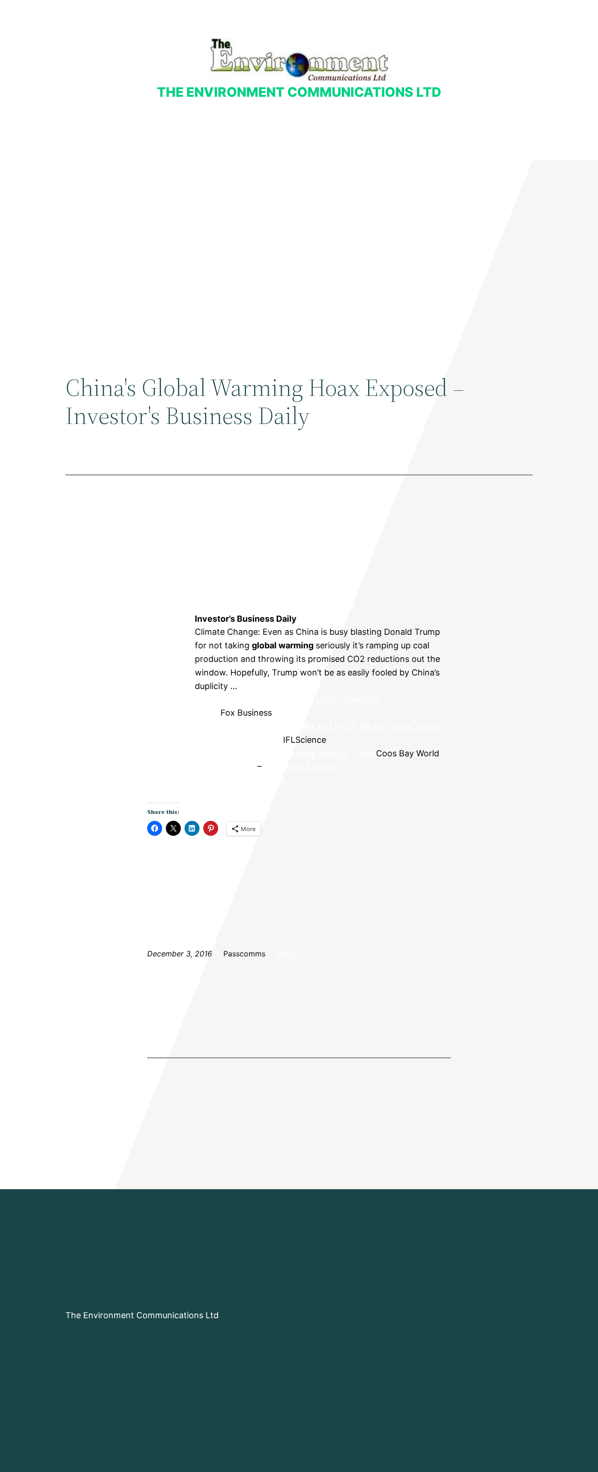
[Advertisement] (299, 237)
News (286, 953)
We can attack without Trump (285, 753)
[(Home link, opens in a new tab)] (299, 59)
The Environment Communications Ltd (299, 92)
